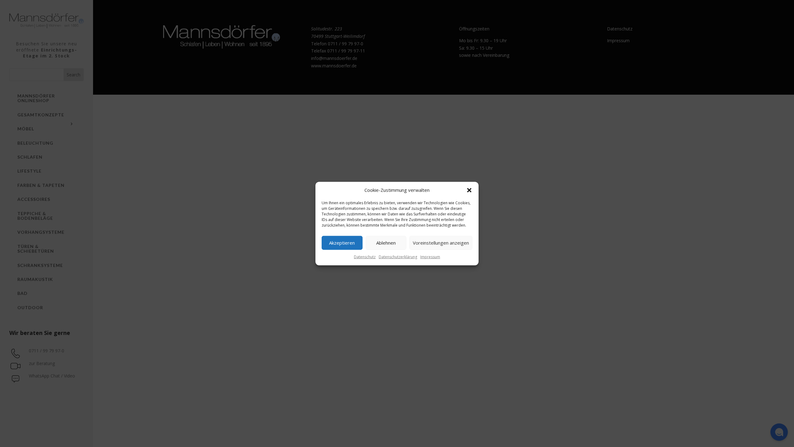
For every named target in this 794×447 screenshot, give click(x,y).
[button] (469, 190)
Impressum (430, 257)
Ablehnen (386, 243)
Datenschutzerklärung (398, 257)
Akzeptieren (342, 243)
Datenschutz (365, 257)
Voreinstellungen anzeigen (441, 243)
